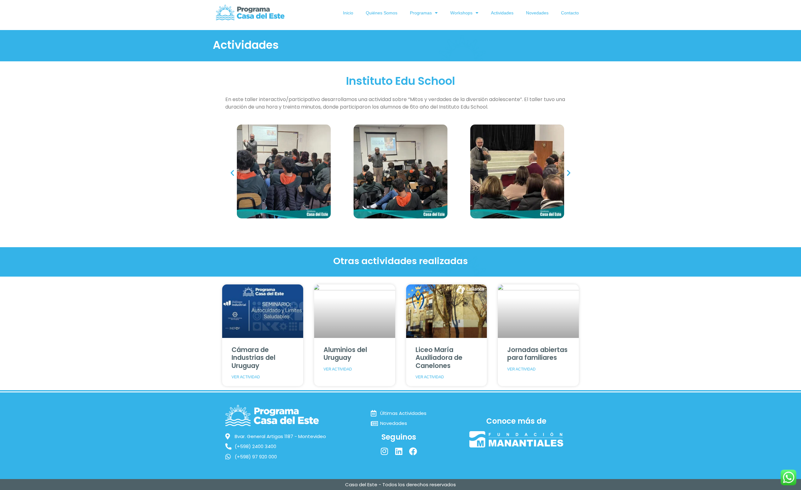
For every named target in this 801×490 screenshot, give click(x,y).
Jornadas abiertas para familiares (537, 353)
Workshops (461, 12)
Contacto (570, 12)
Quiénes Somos (381, 12)
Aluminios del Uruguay (345, 353)
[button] (232, 172)
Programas (421, 12)
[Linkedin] (399, 451)
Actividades (502, 12)
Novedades (537, 12)
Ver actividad (246, 377)
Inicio (348, 12)
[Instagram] (384, 451)
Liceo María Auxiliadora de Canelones (439, 357)
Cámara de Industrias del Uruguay (253, 357)
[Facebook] (413, 451)
